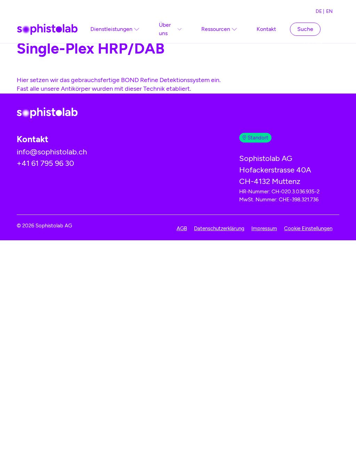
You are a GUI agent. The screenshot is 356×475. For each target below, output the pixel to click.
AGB (182, 228)
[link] (115, 29)
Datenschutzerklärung (219, 228)
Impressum (264, 228)
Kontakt (266, 29)
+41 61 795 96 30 (45, 163)
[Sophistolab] (47, 29)
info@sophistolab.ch (52, 151)
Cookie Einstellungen (308, 228)
